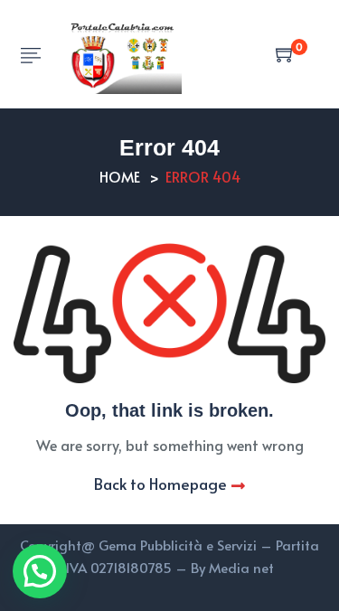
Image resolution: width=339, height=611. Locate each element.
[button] (40, 571)
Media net (241, 567)
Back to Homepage (160, 483)
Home (119, 176)
